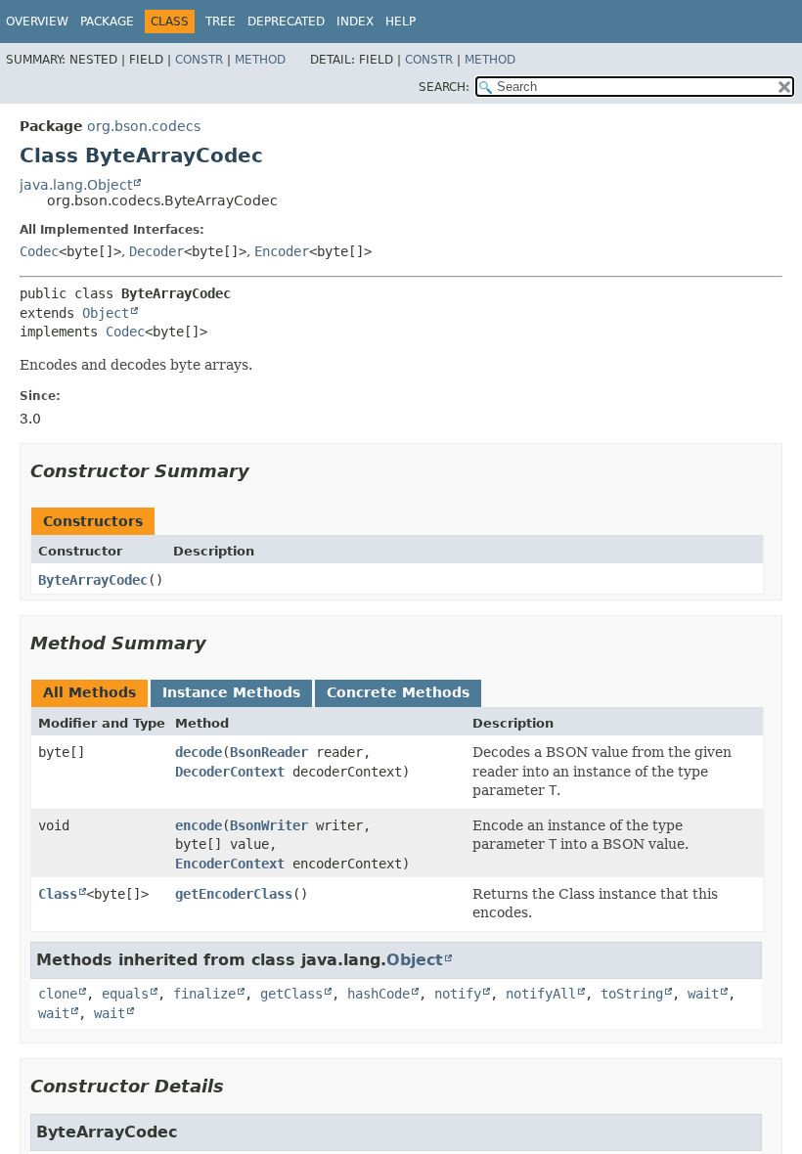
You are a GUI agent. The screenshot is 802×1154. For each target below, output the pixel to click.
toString (632, 993)
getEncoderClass (233, 894)
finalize (204, 993)
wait (703, 993)
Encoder (281, 251)
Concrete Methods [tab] (398, 692)
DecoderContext (230, 771)
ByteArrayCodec (93, 580)
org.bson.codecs (143, 126)
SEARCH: (444, 87)
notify (457, 993)
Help (400, 21)
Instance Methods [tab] (231, 692)
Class (57, 894)
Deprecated (286, 21)
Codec (39, 251)
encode (198, 825)
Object (105, 313)
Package (107, 21)
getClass (291, 993)
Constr (199, 60)
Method (260, 60)
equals (125, 993)
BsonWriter (269, 825)
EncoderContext (230, 863)
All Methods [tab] (89, 692)
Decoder (156, 251)
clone (57, 993)
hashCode (378, 993)
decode (198, 752)
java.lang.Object (76, 185)
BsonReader (269, 752)
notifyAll (541, 993)
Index (355, 21)
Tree (220, 21)
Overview (37, 21)
